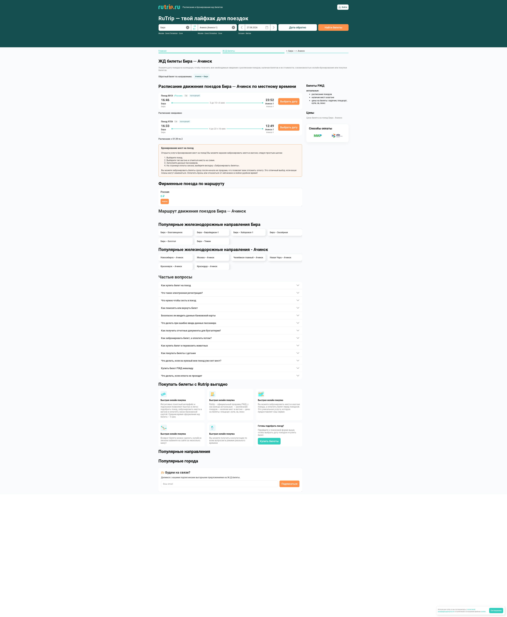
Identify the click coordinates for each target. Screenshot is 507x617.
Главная (162, 51)
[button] (202, 76)
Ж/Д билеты (228, 51)
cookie (483, 612)
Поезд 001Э (167, 95)
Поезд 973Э (167, 121)
